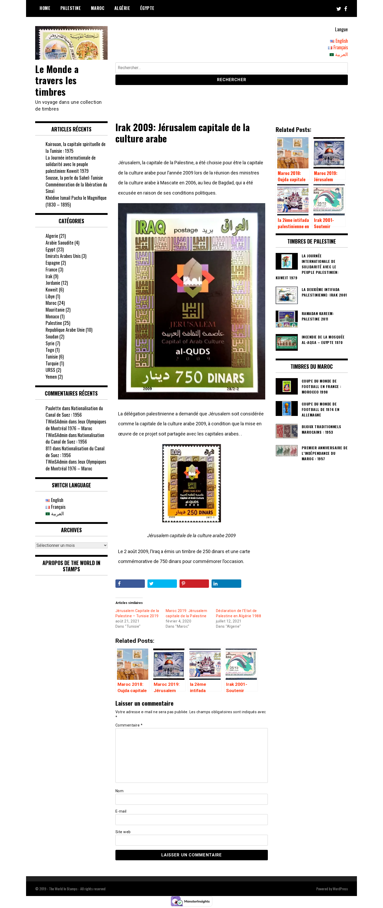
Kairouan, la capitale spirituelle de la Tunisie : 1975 (76, 147)
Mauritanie (55, 309)
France (51, 269)
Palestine (70, 8)
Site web (123, 832)
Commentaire (129, 725)
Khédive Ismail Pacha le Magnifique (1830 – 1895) (76, 201)
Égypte (147, 8)
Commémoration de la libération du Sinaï (76, 188)
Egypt (50, 249)
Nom (119, 791)
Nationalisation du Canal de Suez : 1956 (74, 411)
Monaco (52, 316)
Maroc (97, 8)
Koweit (52, 289)
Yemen (51, 376)
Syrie (50, 343)
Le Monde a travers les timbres (57, 80)
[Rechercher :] (231, 68)
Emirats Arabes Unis (63, 255)
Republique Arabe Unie (65, 329)
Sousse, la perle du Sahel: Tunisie (74, 177)
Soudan (52, 336)
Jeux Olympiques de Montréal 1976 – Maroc (76, 425)
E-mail (121, 811)
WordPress (340, 888)
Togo (50, 349)
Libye (50, 296)
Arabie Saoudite (59, 242)
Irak (49, 276)
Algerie (52, 235)
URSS (50, 369)
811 (49, 448)
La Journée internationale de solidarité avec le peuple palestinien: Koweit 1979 (71, 164)
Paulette (53, 408)
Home (45, 8)
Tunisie (52, 356)
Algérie (122, 8)
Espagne (53, 262)
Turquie (52, 363)
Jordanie (53, 282)
